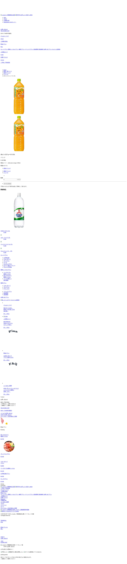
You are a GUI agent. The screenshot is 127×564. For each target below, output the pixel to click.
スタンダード (7, 259)
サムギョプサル (8, 264)
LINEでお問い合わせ (6, 414)
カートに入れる (7, 183)
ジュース (6, 172)
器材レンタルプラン (13, 49)
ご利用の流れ (4, 41)
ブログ (5, 19)
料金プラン (3, 493)
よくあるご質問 (5, 502)
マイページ (3, 505)
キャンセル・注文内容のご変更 (9, 416)
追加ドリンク (7, 168)
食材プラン (22, 49)
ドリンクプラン (29, 49)
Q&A (5, 17)
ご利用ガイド (4, 496)
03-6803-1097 (5, 31)
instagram (10, 22)
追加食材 (41, 49)
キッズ (5, 262)
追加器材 (36, 49)
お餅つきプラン (48, 49)
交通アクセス (4, 497)
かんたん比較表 (56, 49)
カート (2, 506)
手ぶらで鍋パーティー (9, 265)
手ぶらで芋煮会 (8, 267)
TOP (2, 541)
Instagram (3, 499)
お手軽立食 (6, 257)
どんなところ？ (5, 489)
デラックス (6, 288)
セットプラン (4, 49)
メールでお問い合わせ (6, 413)
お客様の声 (6, 20)
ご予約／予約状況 (5, 62)
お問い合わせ (4, 29)
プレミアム (6, 261)
